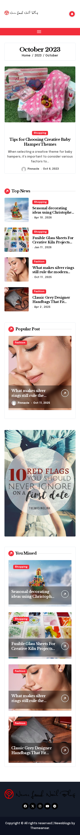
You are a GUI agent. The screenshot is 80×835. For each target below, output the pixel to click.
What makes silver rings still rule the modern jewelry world (53, 272)
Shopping (40, 133)
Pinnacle (33, 169)
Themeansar (39, 828)
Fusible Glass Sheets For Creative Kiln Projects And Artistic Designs (52, 242)
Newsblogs (62, 823)
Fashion (39, 262)
